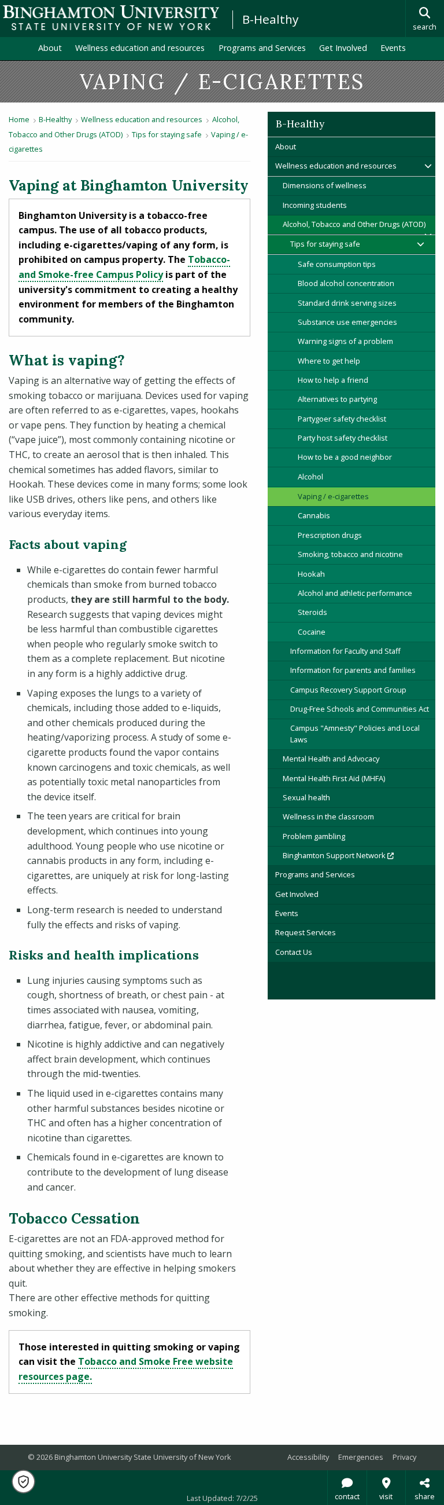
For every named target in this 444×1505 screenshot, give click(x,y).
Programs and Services (262, 47)
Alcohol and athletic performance (355, 593)
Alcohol (310, 476)
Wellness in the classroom (328, 816)
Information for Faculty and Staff (345, 651)
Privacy (404, 1457)
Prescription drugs (330, 535)
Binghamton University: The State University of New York (111, 18)
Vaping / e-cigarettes (333, 496)
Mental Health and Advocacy (331, 758)
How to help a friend (333, 380)
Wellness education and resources (140, 47)
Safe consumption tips (337, 264)
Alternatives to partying (337, 399)
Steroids (312, 612)
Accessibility (308, 1457)
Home (19, 119)
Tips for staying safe (167, 134)
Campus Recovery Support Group (348, 689)
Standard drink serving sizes (347, 303)
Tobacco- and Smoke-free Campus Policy (124, 267)
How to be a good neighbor (345, 457)
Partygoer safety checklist (342, 418)
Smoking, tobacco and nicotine (350, 554)
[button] (23, 1481)
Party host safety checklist (342, 438)
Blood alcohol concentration (346, 283)
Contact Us (293, 952)
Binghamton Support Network (359, 854)
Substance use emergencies (347, 322)
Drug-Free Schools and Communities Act (359, 709)
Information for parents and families (353, 670)
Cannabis (314, 515)
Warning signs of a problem (345, 341)
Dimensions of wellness (325, 185)
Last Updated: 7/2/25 (222, 1498)
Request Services (305, 932)
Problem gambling (314, 836)
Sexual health (306, 797)
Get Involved (343, 47)
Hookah (311, 574)
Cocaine (311, 632)
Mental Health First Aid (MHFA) (334, 778)
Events (393, 47)
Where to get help (329, 361)
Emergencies (360, 1457)
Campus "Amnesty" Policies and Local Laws (355, 733)
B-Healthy (270, 19)
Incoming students (315, 205)
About (50, 47)
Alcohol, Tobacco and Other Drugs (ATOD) (354, 224)
